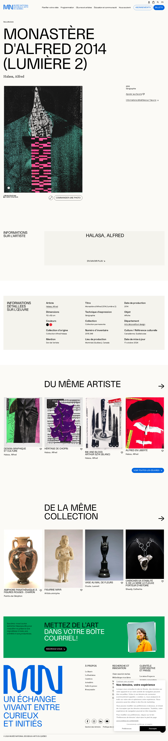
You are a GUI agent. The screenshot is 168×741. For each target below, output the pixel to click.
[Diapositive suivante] (161, 386)
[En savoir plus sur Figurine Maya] (64, 559)
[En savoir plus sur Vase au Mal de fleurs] (104, 555)
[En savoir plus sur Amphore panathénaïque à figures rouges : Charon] (23, 559)
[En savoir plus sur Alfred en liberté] (145, 423)
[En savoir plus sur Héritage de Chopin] (64, 422)
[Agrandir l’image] (51, 198)
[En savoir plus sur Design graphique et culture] (23, 422)
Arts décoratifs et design (134, 324)
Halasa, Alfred (52, 306)
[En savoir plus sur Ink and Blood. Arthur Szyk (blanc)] (104, 423)
